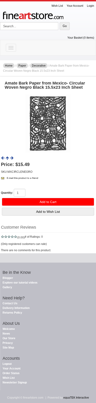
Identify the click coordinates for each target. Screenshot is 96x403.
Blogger (8, 278)
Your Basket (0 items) (80, 37)
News (6, 333)
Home (9, 65)
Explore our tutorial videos (20, 282)
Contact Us (10, 303)
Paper (22, 65)
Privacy (8, 343)
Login (90, 5)
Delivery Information (16, 308)
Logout (7, 364)
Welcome (9, 329)
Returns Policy (12, 312)
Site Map (8, 347)
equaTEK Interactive (76, 397)
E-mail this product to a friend (22, 178)
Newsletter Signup (15, 382)
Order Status (11, 373)
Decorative (39, 65)
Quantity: (7, 192)
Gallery (7, 287)
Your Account (75, 5)
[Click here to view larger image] (48, 123)
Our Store (9, 338)
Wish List (57, 5)
